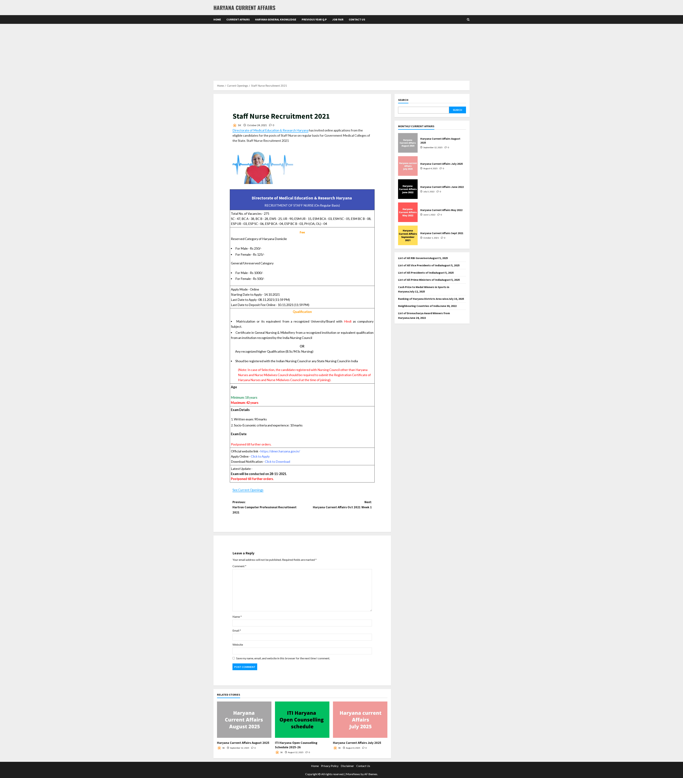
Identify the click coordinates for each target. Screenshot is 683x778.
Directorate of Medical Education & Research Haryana (270, 130)
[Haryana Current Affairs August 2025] (244, 719)
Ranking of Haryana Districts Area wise (423, 298)
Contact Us (357, 19)
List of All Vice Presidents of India (419, 265)
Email (236, 630)
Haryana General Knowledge (275, 19)
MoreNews (353, 774)
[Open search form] (468, 19)
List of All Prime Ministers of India (419, 279)
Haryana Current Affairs (244, 8)
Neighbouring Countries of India (419, 306)
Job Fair (337, 19)
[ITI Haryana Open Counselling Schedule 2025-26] (302, 719)
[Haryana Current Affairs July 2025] (360, 719)
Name (237, 616)
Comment (239, 566)
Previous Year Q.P (314, 19)
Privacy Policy (329, 766)
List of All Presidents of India (416, 272)
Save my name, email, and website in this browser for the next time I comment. (283, 658)
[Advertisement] (341, 50)
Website (237, 644)
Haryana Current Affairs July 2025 (357, 743)
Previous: (264, 507)
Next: (342, 504)
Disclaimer (347, 766)
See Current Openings (247, 490)
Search (403, 100)
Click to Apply (260, 456)
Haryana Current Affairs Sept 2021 (408, 235)
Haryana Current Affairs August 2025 (243, 743)
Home (217, 19)
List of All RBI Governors (414, 258)
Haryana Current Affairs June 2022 (408, 189)
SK (239, 125)
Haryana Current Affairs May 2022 (408, 212)
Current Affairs (238, 19)
